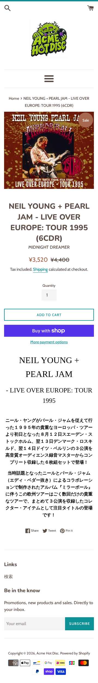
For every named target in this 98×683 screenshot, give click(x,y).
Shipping (40, 269)
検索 (8, 576)
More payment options (49, 341)
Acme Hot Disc (47, 653)
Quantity (49, 285)
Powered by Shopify (75, 653)
